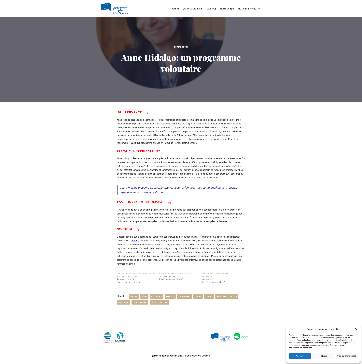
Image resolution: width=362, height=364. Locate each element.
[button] (356, 329)
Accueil (175, 8)
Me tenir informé (247, 8)
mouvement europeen (227, 296)
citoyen (133, 296)
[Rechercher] (259, 9)
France (209, 296)
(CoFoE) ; (134, 240)
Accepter (300, 356)
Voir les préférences (346, 356)
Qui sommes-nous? (193, 8)
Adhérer (211, 8)
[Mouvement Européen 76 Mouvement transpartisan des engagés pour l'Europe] (115, 9)
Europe (198, 296)
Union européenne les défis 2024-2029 (176, 274)
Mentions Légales (201, 355)
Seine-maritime (140, 302)
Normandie (123, 302)
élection (170, 296)
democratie (156, 296)
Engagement (184, 296)
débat (144, 296)
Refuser (323, 356)
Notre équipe (227, 8)
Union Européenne (159, 302)
